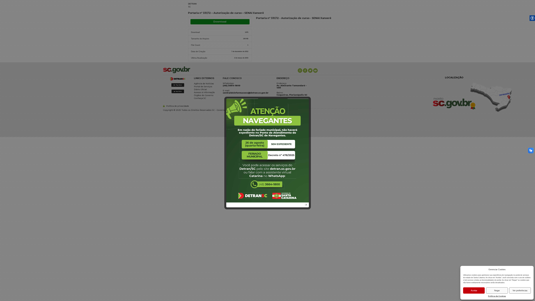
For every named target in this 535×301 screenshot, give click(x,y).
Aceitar (474, 290)
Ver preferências (520, 290)
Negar (497, 290)
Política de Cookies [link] (497, 296)
